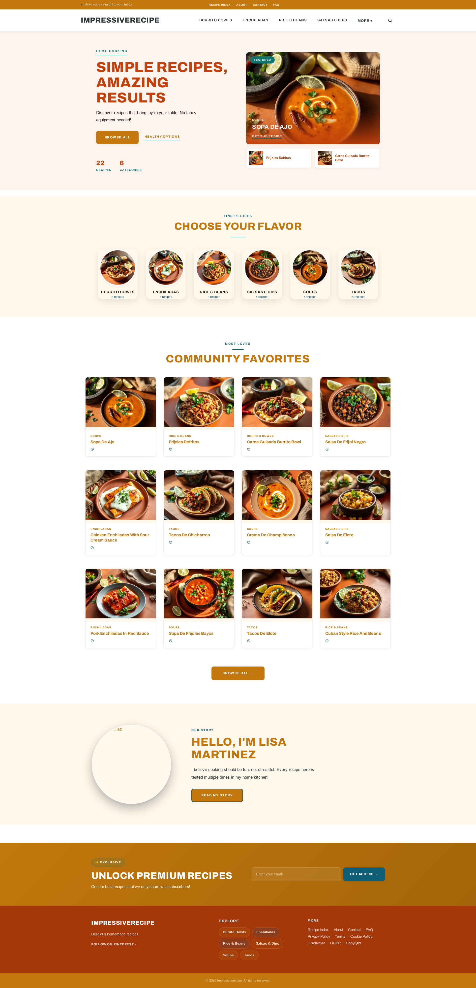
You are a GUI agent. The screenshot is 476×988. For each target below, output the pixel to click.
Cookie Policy (361, 936)
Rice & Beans (293, 20)
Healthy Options (162, 136)
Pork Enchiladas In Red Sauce (119, 633)
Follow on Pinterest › (113, 944)
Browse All (117, 137)
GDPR (335, 943)
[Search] (390, 20)
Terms (340, 936)
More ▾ (365, 21)
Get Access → (364, 874)
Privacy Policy (319, 936)
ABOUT (241, 4)
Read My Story (217, 795)
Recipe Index (318, 930)
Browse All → (238, 673)
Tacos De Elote (261, 633)
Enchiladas (255, 20)
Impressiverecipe (120, 20)
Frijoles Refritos (184, 442)
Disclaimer (316, 943)
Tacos (174, 529)
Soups (95, 436)
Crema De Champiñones (271, 535)
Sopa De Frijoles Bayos (191, 633)
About (338, 930)
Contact (354, 930)
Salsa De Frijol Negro (345, 442)
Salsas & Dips (332, 20)
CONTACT (260, 4)
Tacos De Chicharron (189, 535)
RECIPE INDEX (220, 4)
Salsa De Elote (339, 535)
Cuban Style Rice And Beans (353, 633)
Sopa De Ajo (102, 442)
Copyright (353, 943)
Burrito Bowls (215, 20)
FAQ (276, 4)
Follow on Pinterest (375, 5)
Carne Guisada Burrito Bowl (274, 442)
